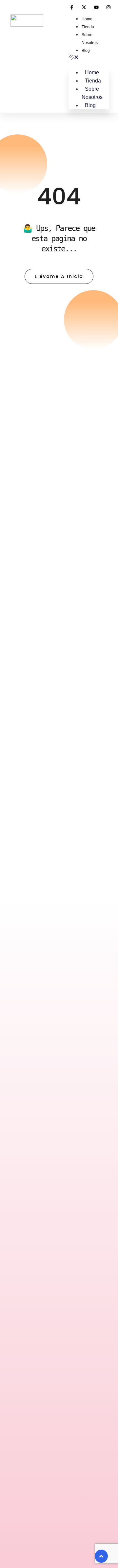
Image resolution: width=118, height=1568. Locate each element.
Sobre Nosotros (92, 93)
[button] (89, 58)
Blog (86, 50)
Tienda (88, 27)
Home (87, 19)
